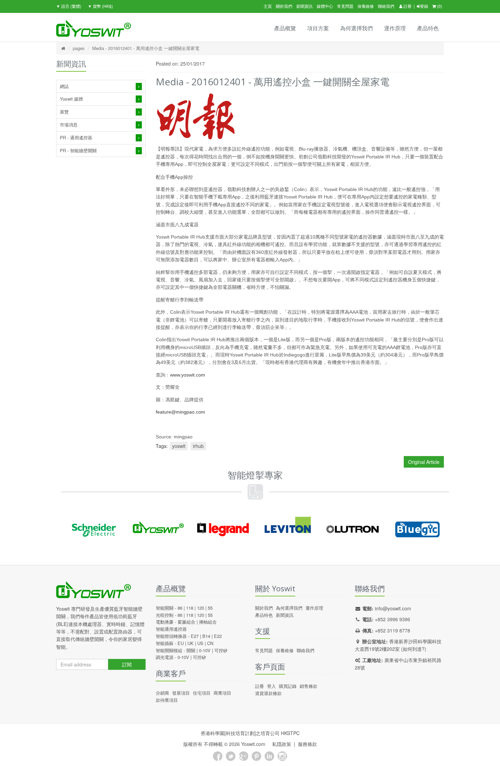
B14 (206, 636)
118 (189, 608)
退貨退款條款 (268, 693)
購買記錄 (288, 686)
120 (200, 608)
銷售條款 (308, 686)
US (200, 643)
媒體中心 (325, 6)
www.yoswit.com (187, 375)
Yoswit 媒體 (71, 98)
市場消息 (69, 124)
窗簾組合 (186, 622)
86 (180, 608)
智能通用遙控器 (171, 629)
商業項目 (222, 693)
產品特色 (428, 28)
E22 (218, 636)
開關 (190, 650)
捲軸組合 (208, 622)
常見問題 (345, 6)
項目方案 (318, 28)
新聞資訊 (304, 6)
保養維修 (365, 6)
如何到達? (413, 648)
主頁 (268, 6)
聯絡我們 (386, 6)
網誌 (64, 86)
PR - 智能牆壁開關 (78, 150)
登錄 (424, 6)
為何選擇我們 (356, 28)
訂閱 (127, 664)
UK (190, 643)
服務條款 (307, 744)
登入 (271, 686)
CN (210, 643)
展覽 (64, 111)
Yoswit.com (253, 744)
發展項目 (181, 693)
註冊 (407, 6)
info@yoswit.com (393, 608)
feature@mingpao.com (180, 412)
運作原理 (395, 28)
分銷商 (162, 693)
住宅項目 (202, 693)
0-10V (205, 650)
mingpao (183, 436)
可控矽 (221, 650)
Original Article (423, 461)
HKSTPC (290, 733)
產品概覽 (285, 28)
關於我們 (284, 6)
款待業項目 (167, 700)
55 (210, 608)
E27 (195, 636)
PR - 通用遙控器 (76, 137)
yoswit (178, 445)
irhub (198, 445)
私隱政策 (281, 744)
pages (79, 48)
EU (181, 643)
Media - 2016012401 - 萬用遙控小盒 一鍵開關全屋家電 (145, 48)
